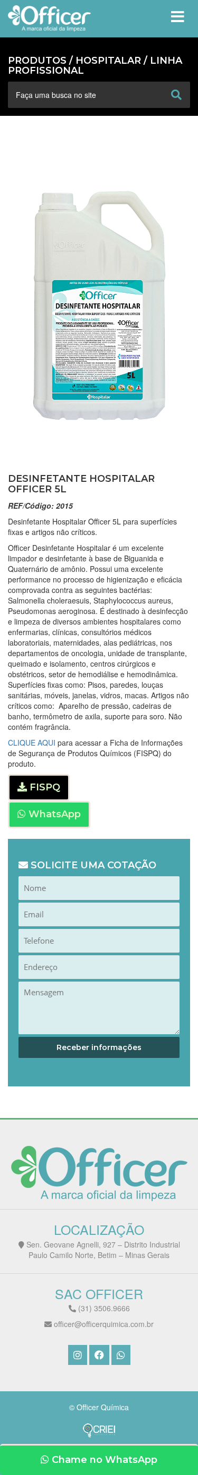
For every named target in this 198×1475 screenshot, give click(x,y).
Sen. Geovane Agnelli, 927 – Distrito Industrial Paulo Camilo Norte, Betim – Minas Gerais (102, 1249)
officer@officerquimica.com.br (103, 1324)
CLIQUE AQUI (31, 742)
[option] (99, 305)
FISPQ (43, 787)
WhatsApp (53, 814)
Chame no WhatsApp (103, 1460)
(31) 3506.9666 (103, 1308)
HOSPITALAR (108, 60)
